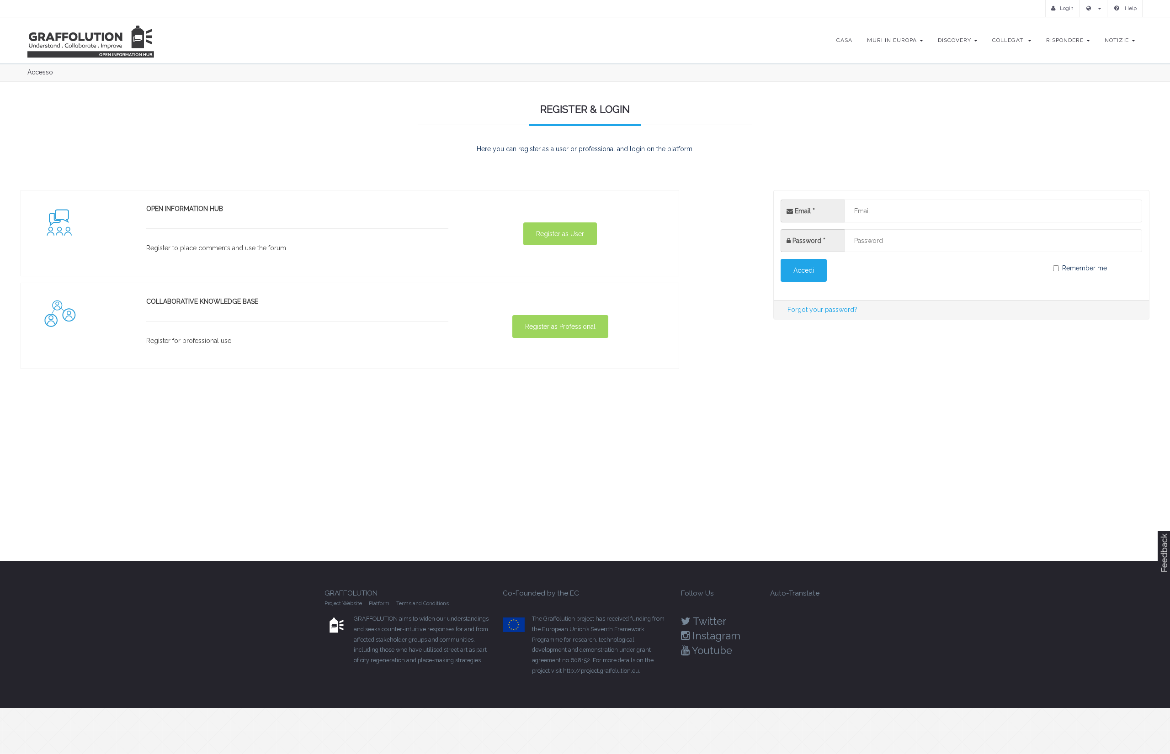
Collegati (1009, 40)
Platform (379, 603)
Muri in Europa (893, 40)
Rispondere (1065, 40)
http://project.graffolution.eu (601, 670)
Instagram (715, 636)
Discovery (955, 40)
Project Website (343, 603)
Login (1067, 8)
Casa (844, 40)
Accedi (803, 270)
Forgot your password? (822, 309)
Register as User (560, 233)
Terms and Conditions (422, 603)
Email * (804, 211)
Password (808, 240)
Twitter (708, 621)
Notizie (1118, 40)
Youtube (711, 650)
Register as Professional (560, 326)
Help (1130, 8)
